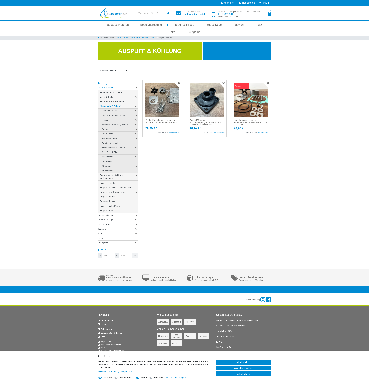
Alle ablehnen (243, 374)
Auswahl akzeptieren (243, 368)
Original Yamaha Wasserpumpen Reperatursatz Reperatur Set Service (162, 121)
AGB (103, 348)
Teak (259, 24)
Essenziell (107, 377)
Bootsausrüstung (151, 24)
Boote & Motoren (118, 24)
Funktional (158, 377)
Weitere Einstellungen (176, 377)
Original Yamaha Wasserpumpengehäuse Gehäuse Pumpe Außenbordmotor (205, 122)
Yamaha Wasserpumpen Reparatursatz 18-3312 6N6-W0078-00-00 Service (250, 122)
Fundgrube (193, 32)
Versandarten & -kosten (111, 333)
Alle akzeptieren (243, 362)
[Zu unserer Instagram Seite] (269, 11)
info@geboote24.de (195, 12)
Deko (172, 32)
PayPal (143, 377)
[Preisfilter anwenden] (135, 255)
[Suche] (168, 13)
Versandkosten (174, 132)
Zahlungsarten (107, 329)
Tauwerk (239, 24)
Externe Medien (126, 377)
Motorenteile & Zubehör (139, 38)
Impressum (106, 342)
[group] (162, 100)
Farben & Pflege (183, 24)
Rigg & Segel (214, 24)
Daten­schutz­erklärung (111, 345)
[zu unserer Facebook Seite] (269, 15)
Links (103, 324)
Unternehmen (107, 320)
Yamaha (153, 38)
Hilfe (103, 337)
